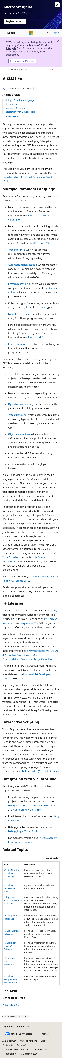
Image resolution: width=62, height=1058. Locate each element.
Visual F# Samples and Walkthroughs (11, 979)
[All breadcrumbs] (5, 69)
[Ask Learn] (51, 69)
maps (5, 623)
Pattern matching (18, 284)
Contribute (7, 1045)
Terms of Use (40, 1049)
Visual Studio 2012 (20, 69)
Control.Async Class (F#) (21, 655)
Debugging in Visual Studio (23, 831)
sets (12, 623)
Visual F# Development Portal (10, 888)
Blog (43, 1040)
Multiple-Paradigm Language (19, 100)
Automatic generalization (22, 264)
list (27, 307)
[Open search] (48, 32)
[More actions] (57, 69)
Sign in (56, 32)
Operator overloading (20, 404)
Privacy (20, 1045)
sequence (39, 307)
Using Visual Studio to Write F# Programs (31, 805)
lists (46, 619)
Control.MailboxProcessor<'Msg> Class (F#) (27, 659)
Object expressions (19, 434)
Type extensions (17, 415)
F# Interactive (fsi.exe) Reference (40, 771)
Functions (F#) (42, 243)
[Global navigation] (3, 32)
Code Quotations (18, 344)
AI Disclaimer (9, 1040)
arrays (53, 619)
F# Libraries (11, 104)
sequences (27, 623)
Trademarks (8, 1053)
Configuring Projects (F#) (27, 809)
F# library (51, 610)
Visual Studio (9, 1004)
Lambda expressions (20, 314)
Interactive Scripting (15, 107)
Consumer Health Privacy (15, 1049)
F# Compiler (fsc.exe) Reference (10, 945)
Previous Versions (28, 1040)
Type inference (16, 249)
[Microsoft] (31, 33)
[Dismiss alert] (57, 4)
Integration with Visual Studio (20, 111)
